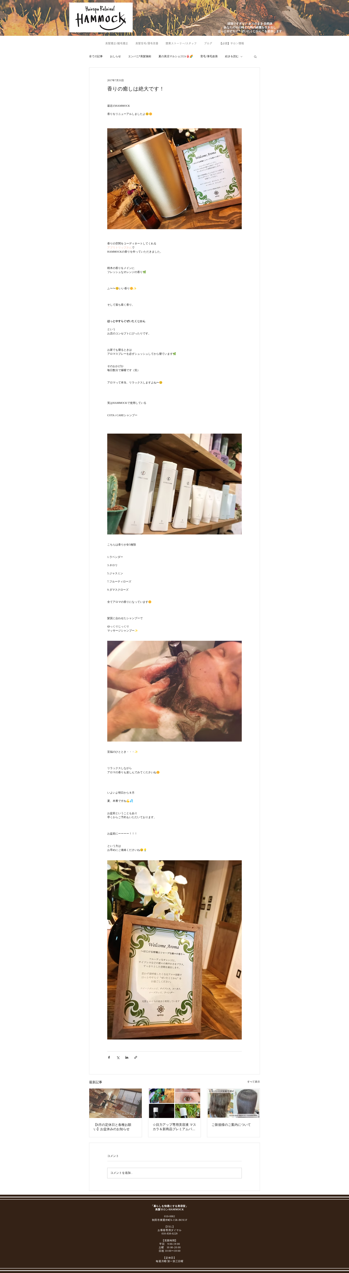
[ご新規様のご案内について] (233, 1103)
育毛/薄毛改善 (209, 56)
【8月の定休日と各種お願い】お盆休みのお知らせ (112, 1127)
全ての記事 (96, 56)
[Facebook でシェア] (109, 1057)
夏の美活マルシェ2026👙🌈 (176, 56)
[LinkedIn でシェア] (127, 1057)
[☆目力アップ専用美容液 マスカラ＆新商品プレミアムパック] (174, 1103)
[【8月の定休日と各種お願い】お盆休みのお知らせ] (115, 1103)
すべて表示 (253, 1081)
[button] (255, 56)
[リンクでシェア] (135, 1057)
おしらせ (115, 56)
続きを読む (232, 56)
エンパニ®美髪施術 (139, 56)
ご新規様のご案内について (231, 1125)
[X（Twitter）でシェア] (118, 1057)
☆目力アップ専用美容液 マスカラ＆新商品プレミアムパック (174, 1127)
